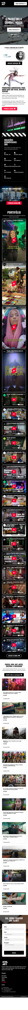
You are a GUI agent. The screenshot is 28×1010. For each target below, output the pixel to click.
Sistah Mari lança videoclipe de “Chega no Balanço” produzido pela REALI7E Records (13, 765)
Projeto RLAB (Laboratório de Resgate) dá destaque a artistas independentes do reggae (13, 813)
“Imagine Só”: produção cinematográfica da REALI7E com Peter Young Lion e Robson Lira (14, 860)
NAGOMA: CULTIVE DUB (7, 906)
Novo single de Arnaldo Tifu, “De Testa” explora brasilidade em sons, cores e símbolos (12, 693)
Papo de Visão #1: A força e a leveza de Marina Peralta (13, 883)
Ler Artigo (5, 695)
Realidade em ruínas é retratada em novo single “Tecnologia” (12, 741)
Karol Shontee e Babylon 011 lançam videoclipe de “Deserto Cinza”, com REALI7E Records (12, 836)
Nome (5, 927)
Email (5, 932)
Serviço (5, 937)
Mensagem (6, 943)
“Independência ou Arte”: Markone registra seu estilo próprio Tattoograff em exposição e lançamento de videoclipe (13, 717)
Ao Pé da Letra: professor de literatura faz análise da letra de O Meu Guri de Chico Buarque (13, 789)
